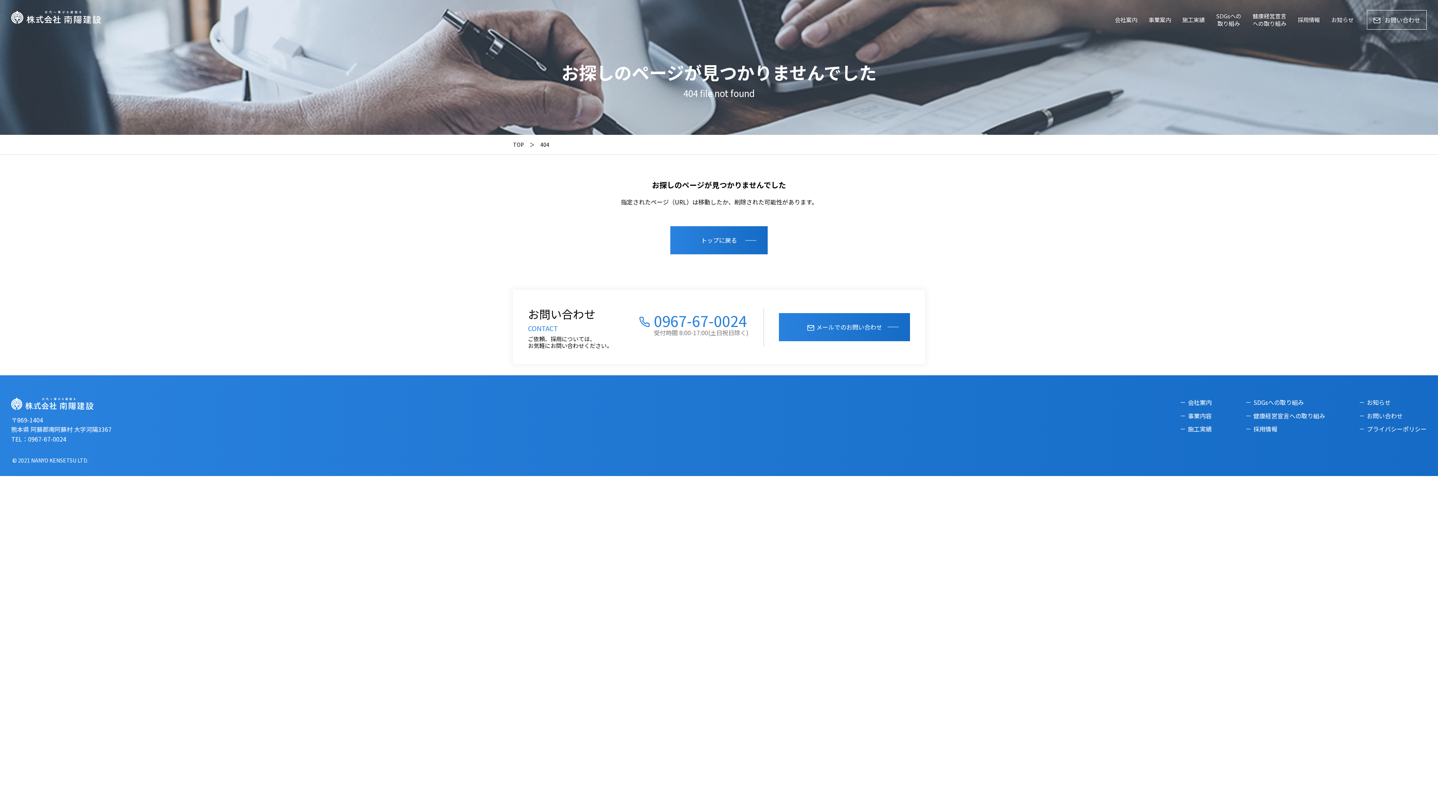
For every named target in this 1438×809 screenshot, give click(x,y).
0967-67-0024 (700, 320)
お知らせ (1342, 20)
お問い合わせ (1402, 19)
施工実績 (1193, 20)
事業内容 (1200, 415)
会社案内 (1126, 20)
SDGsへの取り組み (1228, 19)
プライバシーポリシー (1397, 428)
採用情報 (1309, 20)
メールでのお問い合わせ (849, 326)
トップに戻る (719, 240)
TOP (518, 144)
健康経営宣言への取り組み (1269, 19)
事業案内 (1160, 20)
